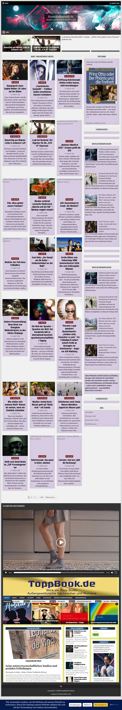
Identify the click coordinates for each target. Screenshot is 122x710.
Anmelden (89, 410)
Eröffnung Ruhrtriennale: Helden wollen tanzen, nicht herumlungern (69, 82)
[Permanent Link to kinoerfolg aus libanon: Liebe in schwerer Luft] (15, 127)
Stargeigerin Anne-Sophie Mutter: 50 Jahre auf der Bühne (15, 88)
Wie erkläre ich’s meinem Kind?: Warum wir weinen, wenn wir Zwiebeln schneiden (15, 406)
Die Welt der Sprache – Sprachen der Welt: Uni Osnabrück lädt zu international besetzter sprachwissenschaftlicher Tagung (42, 333)
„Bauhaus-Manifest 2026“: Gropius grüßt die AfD (69, 147)
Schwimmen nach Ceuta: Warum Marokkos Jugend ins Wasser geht (69, 404)
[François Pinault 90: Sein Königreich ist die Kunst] (91, 181)
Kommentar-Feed (92, 417)
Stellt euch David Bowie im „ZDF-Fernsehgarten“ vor (15, 464)
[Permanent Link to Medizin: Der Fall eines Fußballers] (15, 246)
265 (42, 497)
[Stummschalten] (112, 572)
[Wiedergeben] (6, 572)
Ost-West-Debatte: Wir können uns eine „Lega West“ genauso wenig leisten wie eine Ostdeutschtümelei (107, 197)
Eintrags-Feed (90, 413)
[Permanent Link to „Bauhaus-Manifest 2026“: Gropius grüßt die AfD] (69, 129)
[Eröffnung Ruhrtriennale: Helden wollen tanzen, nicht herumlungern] (91, 157)
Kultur (43, 82)
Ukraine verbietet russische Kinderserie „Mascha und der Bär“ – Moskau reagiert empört (42, 205)
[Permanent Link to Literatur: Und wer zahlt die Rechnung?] (69, 444)
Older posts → (51, 497)
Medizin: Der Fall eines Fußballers (15, 263)
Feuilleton (70, 76)
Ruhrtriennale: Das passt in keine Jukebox (42, 461)
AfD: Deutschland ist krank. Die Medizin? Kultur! (69, 206)
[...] (87, 117)
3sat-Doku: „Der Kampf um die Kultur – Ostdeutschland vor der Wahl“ (42, 261)
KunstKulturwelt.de (61, 16)
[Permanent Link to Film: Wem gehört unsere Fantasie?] (15, 187)
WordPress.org (90, 421)
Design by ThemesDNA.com (61, 694)
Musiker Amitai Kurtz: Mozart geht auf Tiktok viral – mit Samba (42, 404)
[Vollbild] (116, 572)
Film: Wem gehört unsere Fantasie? (15, 204)
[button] (61, 542)
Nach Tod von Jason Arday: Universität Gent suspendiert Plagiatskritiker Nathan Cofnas (108, 224)
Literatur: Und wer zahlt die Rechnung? (69, 461)
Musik (16, 82)
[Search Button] (60, 686)
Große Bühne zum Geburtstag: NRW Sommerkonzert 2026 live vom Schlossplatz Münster (69, 263)
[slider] (59, 572)
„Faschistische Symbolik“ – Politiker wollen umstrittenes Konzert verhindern (42, 90)
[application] (61, 542)
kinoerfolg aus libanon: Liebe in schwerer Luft (15, 141)
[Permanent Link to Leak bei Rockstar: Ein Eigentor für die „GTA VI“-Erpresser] (42, 127)
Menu (6, 3)
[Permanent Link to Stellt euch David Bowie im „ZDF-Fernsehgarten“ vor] (15, 445)
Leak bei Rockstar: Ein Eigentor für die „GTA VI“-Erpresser (16, 48)
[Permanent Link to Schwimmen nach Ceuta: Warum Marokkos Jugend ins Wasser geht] (69, 389)
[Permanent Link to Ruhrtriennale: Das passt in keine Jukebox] (42, 444)
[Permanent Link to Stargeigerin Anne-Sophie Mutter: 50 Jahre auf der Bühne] (15, 70)
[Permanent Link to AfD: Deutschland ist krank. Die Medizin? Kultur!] (69, 187)
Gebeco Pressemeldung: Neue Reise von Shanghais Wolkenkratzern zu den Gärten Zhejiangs (15, 327)
